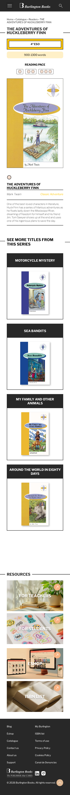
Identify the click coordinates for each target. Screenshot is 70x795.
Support (11, 762)
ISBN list (39, 733)
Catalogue (21, 19)
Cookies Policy (43, 755)
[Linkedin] (37, 773)
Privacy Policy (42, 748)
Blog (9, 726)
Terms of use (42, 740)
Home (10, 19)
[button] (9, 5)
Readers (33, 19)
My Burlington (42, 726)
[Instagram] (43, 773)
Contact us (13, 748)
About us (11, 755)
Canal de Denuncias (46, 762)
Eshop (10, 733)
